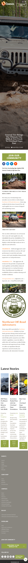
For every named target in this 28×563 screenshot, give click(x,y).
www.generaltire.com (8, 278)
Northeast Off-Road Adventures (11, 202)
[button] (23, 1)
